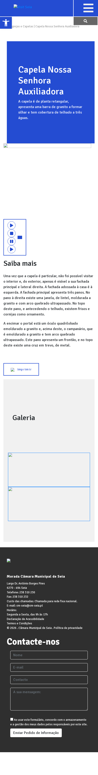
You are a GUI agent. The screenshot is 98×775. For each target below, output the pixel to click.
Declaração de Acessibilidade (25, 619)
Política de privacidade (68, 628)
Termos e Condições (19, 623)
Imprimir (23, 369)
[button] (88, 8)
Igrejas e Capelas (22, 26)
